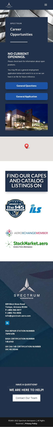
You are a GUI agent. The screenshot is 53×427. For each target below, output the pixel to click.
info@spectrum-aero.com (18, 315)
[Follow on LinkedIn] (7, 323)
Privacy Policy (31, 423)
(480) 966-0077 (14, 310)
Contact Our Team (26, 398)
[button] (27, 146)
